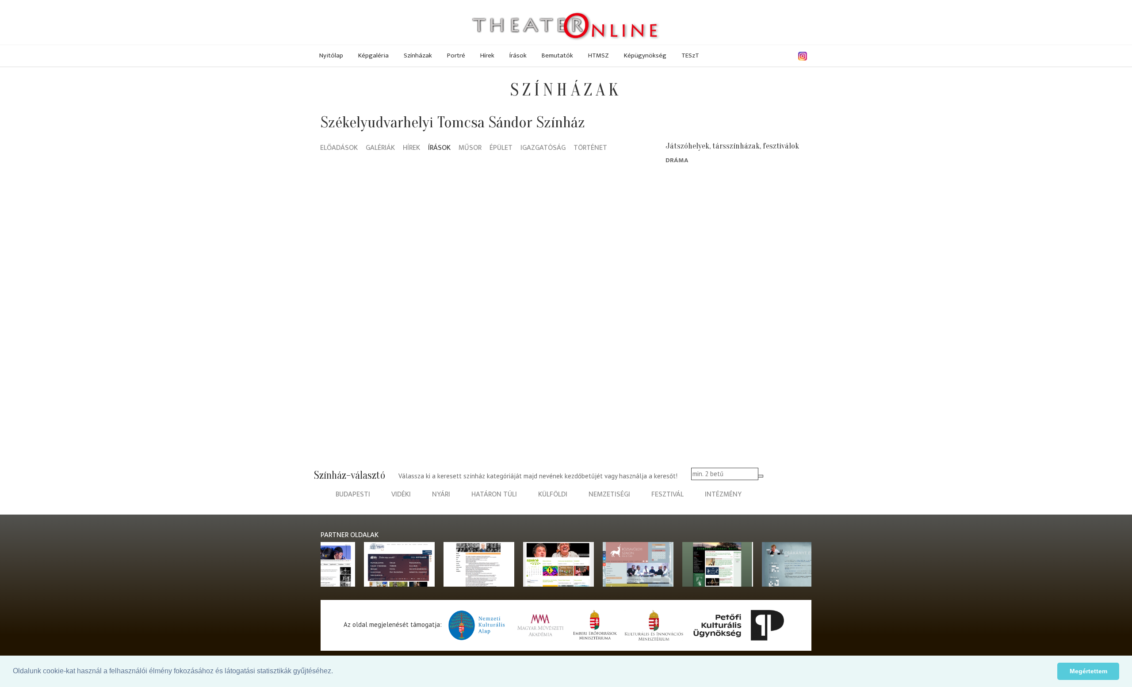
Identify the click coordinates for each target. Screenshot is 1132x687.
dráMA (676, 160)
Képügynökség (645, 55)
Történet (590, 148)
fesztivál (667, 494)
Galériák (380, 148)
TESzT (690, 55)
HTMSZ (598, 55)
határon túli (494, 494)
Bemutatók (557, 55)
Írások (518, 55)
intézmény (723, 494)
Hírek (487, 55)
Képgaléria (373, 55)
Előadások (339, 148)
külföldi (552, 494)
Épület (501, 148)
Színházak (418, 55)
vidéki (401, 494)
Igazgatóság (543, 148)
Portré (456, 55)
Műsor (470, 148)
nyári (441, 494)
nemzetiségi (609, 494)
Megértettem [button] (1088, 671)
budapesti (353, 494)
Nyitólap (331, 55)
